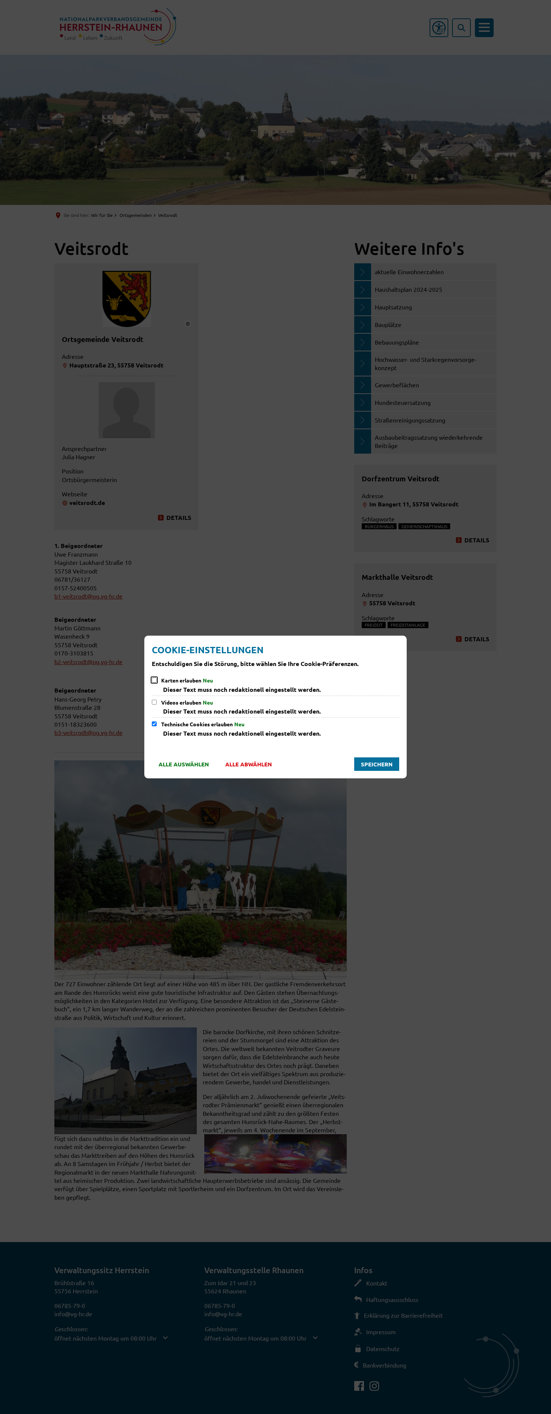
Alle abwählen (248, 764)
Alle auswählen (184, 764)
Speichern (376, 764)
